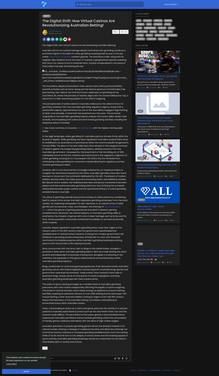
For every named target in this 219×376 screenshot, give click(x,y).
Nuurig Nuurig (144, 262)
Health (162, 28)
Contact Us (166, 370)
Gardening (150, 28)
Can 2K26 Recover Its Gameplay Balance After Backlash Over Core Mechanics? (155, 121)
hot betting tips (85, 128)
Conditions (142, 370)
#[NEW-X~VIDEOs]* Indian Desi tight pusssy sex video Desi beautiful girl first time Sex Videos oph (156, 253)
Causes (147, 20)
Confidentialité (154, 370)
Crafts (158, 20)
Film (149, 24)
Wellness (163, 39)
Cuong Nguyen (55, 31)
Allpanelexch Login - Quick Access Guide (150, 208)
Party (46, 16)
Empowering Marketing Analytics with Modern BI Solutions (156, 166)
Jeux (139, 28)
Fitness (157, 24)
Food (167, 24)
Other (140, 35)
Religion (159, 35)
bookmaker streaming (60, 56)
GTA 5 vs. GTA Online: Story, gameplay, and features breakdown (157, 77)
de (45, 348)
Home (171, 28)
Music (153, 31)
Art (138, 20)
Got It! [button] (26, 371)
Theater (151, 39)
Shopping (171, 35)
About (133, 370)
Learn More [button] (11, 364)
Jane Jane (143, 134)
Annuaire (176, 370)
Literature (142, 31)
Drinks (140, 24)
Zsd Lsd (142, 88)
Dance (168, 20)
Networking (166, 31)
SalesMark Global (145, 176)
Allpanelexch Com (145, 220)
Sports (140, 39)
